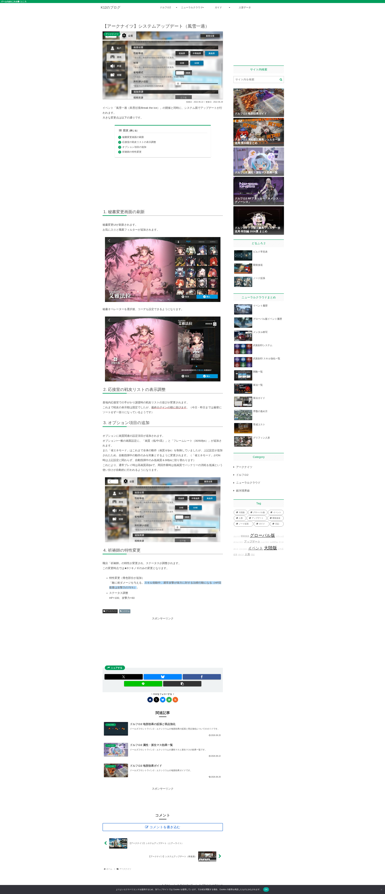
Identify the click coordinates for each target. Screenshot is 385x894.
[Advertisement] (163, 183)
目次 (125, 130)
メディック (280, 536)
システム (125, 611)
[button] (182, 683)
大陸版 (270, 547)
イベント (255, 548)
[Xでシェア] (124, 676)
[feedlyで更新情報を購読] (169, 699)
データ (281, 542)
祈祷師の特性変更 (132, 151)
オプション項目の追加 (134, 147)
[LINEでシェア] (143, 683)
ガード (235, 549)
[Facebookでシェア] (202, 676)
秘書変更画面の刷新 (133, 137)
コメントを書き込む (164, 827)
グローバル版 (262, 535)
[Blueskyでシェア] (163, 676)
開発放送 (245, 536)
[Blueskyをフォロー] (162, 699)
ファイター (243, 549)
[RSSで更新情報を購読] (175, 699)
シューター (265, 542)
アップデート (252, 541)
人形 (247, 554)
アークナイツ (111, 611)
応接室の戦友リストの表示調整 (139, 142)
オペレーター (238, 542)
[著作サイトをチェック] (150, 699)
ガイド (241, 555)
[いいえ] (381, 889)
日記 (253, 555)
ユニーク (236, 536)
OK (266, 889)
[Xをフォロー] (156, 699)
